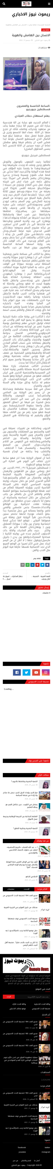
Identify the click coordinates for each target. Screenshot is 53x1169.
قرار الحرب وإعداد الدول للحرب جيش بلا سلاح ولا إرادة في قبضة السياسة (20, 794)
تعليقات (10, 889)
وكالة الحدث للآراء (19, 1004)
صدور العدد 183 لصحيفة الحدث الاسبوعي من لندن (20, 1035)
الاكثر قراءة (42, 889)
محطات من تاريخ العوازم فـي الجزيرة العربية (20, 907)
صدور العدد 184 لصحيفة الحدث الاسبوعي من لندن (20, 897)
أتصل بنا (37, 1160)
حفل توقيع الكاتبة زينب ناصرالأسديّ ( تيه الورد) (21, 932)
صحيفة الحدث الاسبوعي (41, 1008)
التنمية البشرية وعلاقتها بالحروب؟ (24, 781)
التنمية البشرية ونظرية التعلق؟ (25, 828)
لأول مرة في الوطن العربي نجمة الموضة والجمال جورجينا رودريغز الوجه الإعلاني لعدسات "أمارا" (21, 864)
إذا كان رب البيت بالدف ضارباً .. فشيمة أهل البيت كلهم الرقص (21, 944)
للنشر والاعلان (26, 1160)
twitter (47, 1147)
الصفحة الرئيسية (44, 24)
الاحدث (26, 889)
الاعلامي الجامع (31, 876)
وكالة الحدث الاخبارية (42, 1004)
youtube (22, 1152)
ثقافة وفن (32, 24)
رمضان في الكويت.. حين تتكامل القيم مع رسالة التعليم (21, 806)
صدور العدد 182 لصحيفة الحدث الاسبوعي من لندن (20, 1047)
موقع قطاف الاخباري (17, 1008)
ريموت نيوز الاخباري (31, 14)
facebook (22, 1147)
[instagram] (46, 672)
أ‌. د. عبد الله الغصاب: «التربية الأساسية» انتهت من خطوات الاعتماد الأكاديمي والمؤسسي (22, 849)
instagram (46, 1152)
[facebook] (17, 672)
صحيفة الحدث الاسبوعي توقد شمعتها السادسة (22, 920)
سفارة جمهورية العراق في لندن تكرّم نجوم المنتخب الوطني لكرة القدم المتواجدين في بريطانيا (20, 1060)
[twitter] (26, 672)
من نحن (15, 1160)
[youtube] (36, 672)
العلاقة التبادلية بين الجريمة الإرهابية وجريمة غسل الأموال (20, 818)
